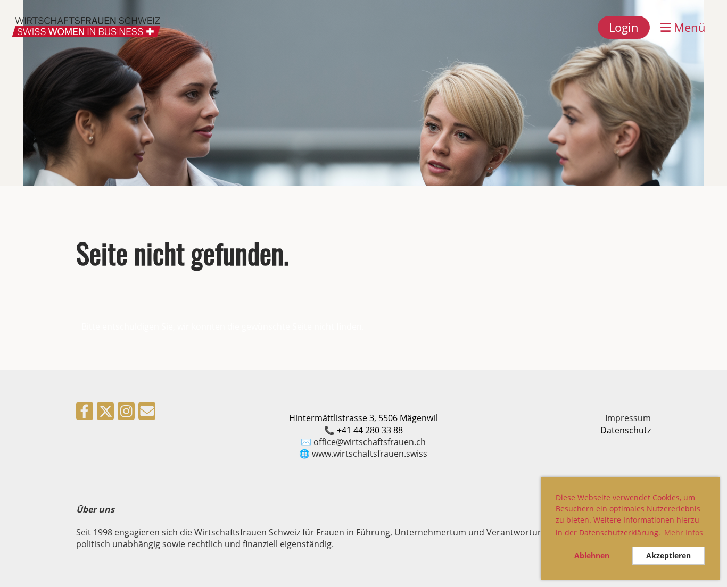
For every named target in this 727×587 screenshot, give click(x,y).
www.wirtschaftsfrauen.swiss (369, 453)
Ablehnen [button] (591, 555)
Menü (688, 27)
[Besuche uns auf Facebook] (84, 412)
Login (624, 27)
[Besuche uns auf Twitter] (105, 412)
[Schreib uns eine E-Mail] (146, 412)
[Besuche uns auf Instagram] (126, 412)
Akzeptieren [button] (668, 555)
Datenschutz (625, 430)
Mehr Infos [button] (683, 532)
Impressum (628, 418)
